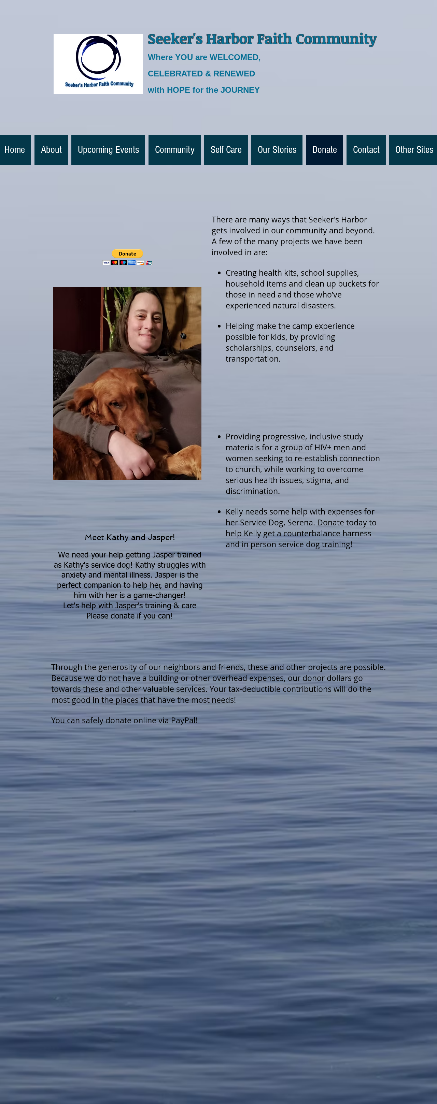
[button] (127, 257)
